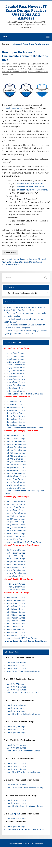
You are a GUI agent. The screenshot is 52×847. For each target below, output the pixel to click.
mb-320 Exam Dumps (16, 456)
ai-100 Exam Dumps (15, 401)
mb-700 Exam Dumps (16, 473)
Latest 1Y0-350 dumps (16, 690)
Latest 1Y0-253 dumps (16, 745)
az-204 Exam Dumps (16, 362)
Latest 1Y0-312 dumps (16, 711)
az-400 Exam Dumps (16, 376)
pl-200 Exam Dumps (15, 482)
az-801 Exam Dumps (15, 391)
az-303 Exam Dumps (15, 368)
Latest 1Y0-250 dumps (16, 748)
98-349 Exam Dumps (16, 597)
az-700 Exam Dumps (16, 385)
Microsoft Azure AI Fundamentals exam (21, 259)
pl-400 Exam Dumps (15, 485)
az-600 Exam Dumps (16, 382)
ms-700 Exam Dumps (16, 533)
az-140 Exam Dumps (15, 359)
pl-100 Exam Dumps (15, 479)
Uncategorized (8, 74)
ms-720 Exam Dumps (16, 536)
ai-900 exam (36, 64)
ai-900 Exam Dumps (15, 556)
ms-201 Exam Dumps (16, 516)
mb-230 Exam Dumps (16, 444)
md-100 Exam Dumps (16, 501)
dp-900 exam (13, 66)
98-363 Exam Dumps (16, 606)
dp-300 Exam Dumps (16, 422)
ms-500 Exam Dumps (16, 528)
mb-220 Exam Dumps (16, 441)
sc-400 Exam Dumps (16, 590)
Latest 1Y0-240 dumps (16, 803)
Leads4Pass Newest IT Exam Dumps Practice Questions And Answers (26, 12)
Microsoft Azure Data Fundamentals (29, 69)
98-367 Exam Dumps (16, 618)
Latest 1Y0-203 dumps (16, 763)
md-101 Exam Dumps (16, 504)
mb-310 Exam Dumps (16, 453)
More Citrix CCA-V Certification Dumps (23, 772)
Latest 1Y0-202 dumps (16, 766)
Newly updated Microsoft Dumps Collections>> (25, 641)
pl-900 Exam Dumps (16, 570)
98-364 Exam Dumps (16, 609)
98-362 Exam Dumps (16, 603)
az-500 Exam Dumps (16, 379)
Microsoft (23, 66)
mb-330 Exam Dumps (16, 459)
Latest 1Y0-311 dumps (16, 708)
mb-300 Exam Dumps (16, 450)
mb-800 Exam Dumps (16, 476)
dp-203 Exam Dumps (16, 419)
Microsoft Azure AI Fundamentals (31, 183)
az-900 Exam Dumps (16, 553)
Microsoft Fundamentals (38, 72)
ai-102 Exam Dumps (15, 404)
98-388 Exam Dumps (16, 635)
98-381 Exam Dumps (16, 629)
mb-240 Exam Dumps (16, 447)
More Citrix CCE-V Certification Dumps (23, 671)
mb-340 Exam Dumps (16, 462)
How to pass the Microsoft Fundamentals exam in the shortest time (25, 56)
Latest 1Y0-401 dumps (16, 662)
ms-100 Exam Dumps (16, 507)
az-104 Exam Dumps (15, 353)
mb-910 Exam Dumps (16, 564)
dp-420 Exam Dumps (16, 425)
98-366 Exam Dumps (16, 615)
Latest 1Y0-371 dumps (16, 726)
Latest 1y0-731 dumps (16, 826)
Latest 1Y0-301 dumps (16, 705)
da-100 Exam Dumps (16, 407)
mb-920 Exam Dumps (16, 567)
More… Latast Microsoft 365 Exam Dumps (24, 542)
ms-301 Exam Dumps (16, 525)
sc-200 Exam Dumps (16, 584)
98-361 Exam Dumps (16, 600)
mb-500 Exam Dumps (16, 467)
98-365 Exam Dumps (16, 612)
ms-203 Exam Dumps (16, 519)
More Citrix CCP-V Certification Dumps (23, 714)
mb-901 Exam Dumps (16, 561)
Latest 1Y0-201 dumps (16, 769)
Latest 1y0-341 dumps (16, 732)
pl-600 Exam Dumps (16, 488)
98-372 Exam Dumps (16, 623)
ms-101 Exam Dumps (16, 510)
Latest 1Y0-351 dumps (16, 684)
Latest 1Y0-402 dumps (16, 665)
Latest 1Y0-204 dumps (16, 785)
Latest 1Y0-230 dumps (16, 800)
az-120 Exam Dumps (15, 356)
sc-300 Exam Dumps (16, 587)
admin (23, 64)
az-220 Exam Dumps (16, 365)
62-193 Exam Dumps (16, 550)
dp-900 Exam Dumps (16, 559)
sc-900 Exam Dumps (16, 576)
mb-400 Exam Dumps (16, 464)
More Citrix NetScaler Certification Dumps (25, 806)
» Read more (10, 253)
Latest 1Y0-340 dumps (16, 687)
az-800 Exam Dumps (16, 388)
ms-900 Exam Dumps (16, 573)
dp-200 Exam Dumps (16, 413)
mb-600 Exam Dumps (16, 470)
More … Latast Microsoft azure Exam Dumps (25, 394)
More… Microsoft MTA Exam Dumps (22, 638)
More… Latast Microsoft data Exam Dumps (25, 428)
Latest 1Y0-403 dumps (16, 668)
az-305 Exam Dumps (15, 373)
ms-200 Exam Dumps (16, 513)
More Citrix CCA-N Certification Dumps (23, 751)
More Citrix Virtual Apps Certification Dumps (25, 788)
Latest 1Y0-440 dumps (16, 819)
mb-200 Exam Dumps (16, 435)
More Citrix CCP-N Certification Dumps (23, 692)
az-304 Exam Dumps (15, 370)
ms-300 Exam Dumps (16, 522)
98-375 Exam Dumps (16, 626)
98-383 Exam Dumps (16, 632)
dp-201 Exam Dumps (16, 416)
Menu (5, 36)
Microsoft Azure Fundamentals (14, 72)
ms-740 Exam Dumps (16, 539)
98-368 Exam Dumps (16, 621)
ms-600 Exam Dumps (16, 530)
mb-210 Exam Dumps (16, 438)
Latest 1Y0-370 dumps (16, 729)
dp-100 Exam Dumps (16, 410)
